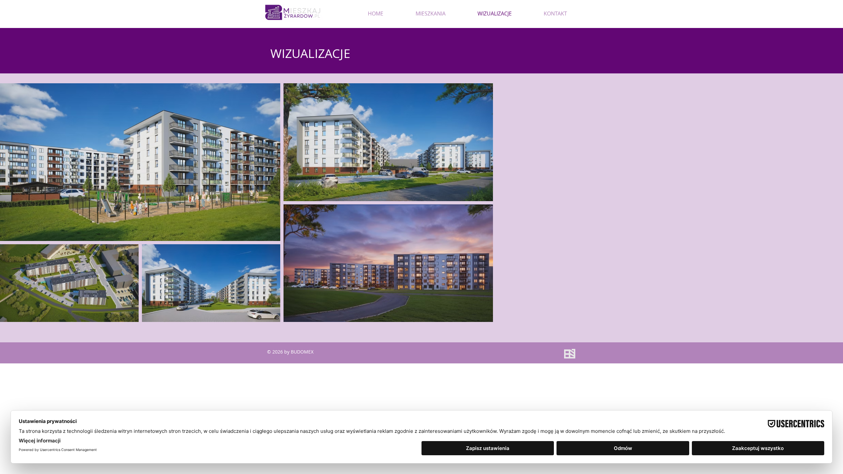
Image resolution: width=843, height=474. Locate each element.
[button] (430, 13)
